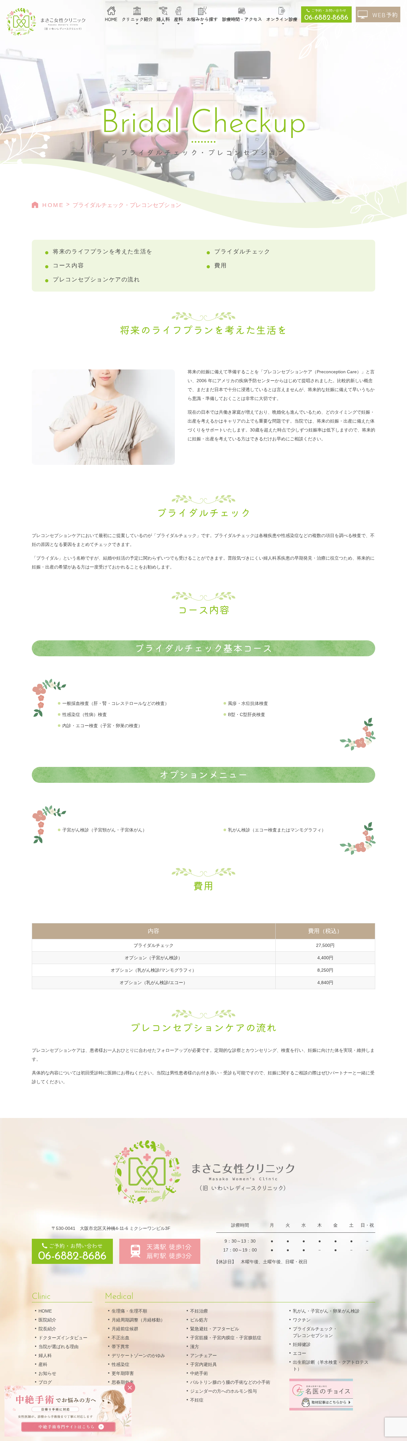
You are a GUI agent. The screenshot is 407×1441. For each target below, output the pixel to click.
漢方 (194, 1346)
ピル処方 (199, 1319)
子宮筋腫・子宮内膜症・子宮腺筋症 (225, 1337)
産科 (178, 19)
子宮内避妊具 (203, 1364)
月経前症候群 (125, 1328)
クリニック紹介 (137, 19)
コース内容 (68, 265)
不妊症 (197, 1400)
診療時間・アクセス (242, 19)
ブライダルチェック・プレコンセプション (315, 1332)
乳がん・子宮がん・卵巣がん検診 (326, 1310)
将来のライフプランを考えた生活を (103, 251)
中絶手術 (199, 1373)
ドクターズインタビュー (62, 1337)
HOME (111, 19)
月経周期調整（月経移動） (138, 1319)
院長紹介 (47, 1328)
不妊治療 (199, 1310)
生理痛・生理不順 (129, 1310)
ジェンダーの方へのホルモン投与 (223, 1391)
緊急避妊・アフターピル (214, 1328)
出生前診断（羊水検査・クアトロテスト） (331, 1365)
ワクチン (302, 1319)
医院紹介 (47, 1319)
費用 (220, 265)
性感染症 (120, 1364)
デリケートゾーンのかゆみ (138, 1355)
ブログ (45, 1382)
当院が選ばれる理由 (58, 1346)
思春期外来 (123, 1382)
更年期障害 (123, 1373)
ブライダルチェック (242, 251)
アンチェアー (203, 1355)
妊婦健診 (302, 1344)
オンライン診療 (281, 19)
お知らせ (47, 1373)
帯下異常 (120, 1346)
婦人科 (163, 19)
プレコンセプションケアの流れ (96, 279)
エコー (299, 1353)
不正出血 (120, 1337)
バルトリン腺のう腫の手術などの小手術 (230, 1382)
